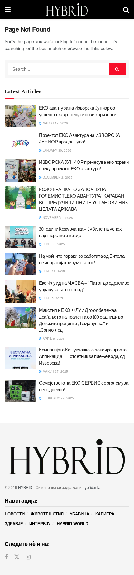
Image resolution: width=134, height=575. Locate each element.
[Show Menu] (8, 9)
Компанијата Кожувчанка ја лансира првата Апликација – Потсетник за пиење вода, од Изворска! (83, 356)
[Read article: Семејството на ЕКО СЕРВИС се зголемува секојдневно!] (20, 391)
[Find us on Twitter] (17, 557)
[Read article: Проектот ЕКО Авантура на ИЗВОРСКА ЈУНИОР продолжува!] (20, 143)
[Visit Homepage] (67, 9)
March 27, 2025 (55, 371)
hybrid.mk (91, 487)
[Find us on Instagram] (28, 557)
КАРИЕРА (104, 514)
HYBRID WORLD (72, 523)
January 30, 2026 (56, 150)
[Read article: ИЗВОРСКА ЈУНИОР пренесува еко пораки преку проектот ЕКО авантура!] (20, 170)
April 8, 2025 (53, 338)
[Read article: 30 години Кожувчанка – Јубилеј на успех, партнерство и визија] (20, 237)
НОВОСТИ (15, 514)
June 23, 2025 (53, 271)
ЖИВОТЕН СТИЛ (47, 514)
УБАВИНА (79, 514)
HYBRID (25, 487)
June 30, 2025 (53, 244)
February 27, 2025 (58, 398)
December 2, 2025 (57, 177)
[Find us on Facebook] (6, 557)
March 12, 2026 (55, 123)
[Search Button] (126, 9)
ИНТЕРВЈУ (39, 523)
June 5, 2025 (52, 298)
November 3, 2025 (57, 217)
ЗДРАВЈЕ (14, 523)
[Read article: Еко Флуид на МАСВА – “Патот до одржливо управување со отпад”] (20, 291)
